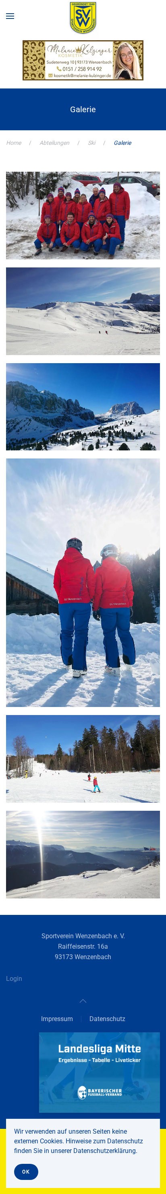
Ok (26, 1172)
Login (14, 978)
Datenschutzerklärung (104, 1151)
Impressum (57, 1019)
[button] (10, 16)
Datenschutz (107, 1019)
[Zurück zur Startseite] (83, 20)
